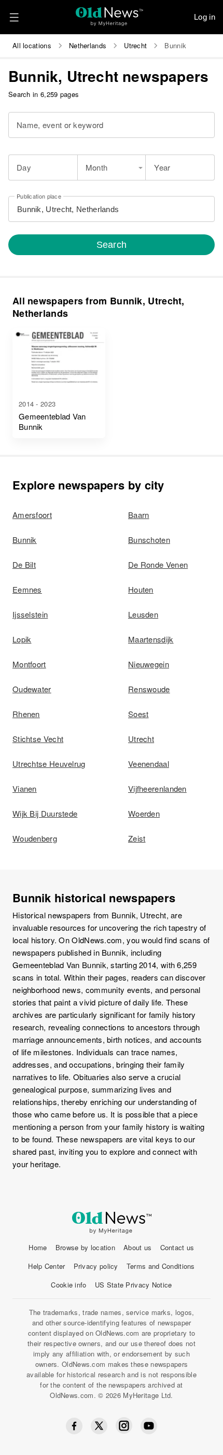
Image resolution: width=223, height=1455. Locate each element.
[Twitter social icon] (99, 1426)
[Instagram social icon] (124, 1425)
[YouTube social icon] (149, 1426)
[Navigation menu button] (14, 17)
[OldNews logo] (110, 13)
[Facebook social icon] (74, 1426)
